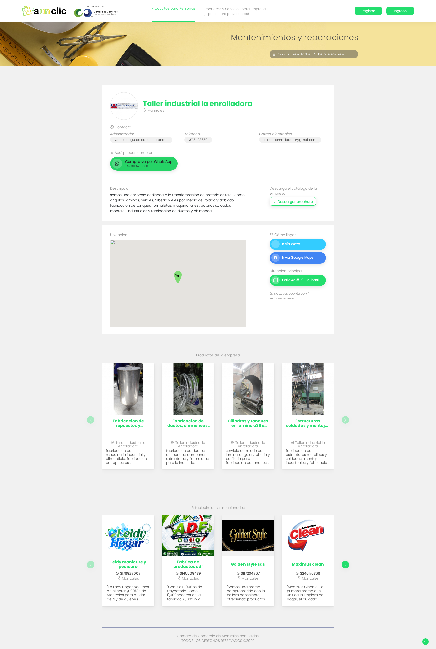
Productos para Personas (173, 8)
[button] (178, 277)
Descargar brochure (295, 201)
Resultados (301, 54)
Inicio (280, 54)
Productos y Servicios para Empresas (235, 11)
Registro (368, 10)
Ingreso (400, 10)
